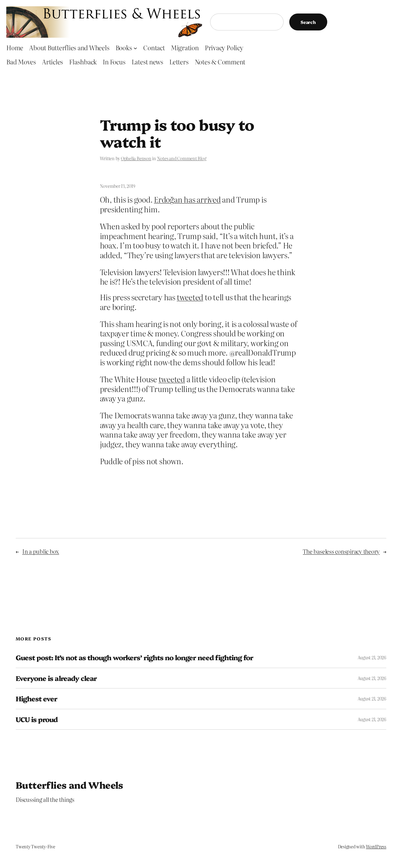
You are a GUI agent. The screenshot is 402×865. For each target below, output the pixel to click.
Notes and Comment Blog (181, 158)
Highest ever (36, 698)
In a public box (40, 551)
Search (308, 22)
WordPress (376, 846)
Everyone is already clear (56, 678)
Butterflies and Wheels (69, 784)
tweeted (190, 296)
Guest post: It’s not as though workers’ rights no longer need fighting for (134, 657)
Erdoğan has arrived (187, 199)
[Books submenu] (135, 48)
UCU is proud (36, 719)
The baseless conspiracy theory (341, 551)
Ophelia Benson (136, 158)
